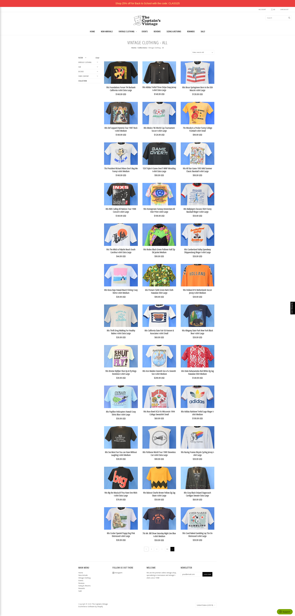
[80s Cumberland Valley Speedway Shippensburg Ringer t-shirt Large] (197, 234)
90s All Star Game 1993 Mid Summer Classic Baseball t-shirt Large (197, 170)
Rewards (191, 31)
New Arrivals (107, 31)
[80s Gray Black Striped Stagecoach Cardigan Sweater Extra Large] (197, 478)
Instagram (118, 573)
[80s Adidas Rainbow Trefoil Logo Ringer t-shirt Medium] (197, 397)
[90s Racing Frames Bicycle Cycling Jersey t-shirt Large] (197, 437)
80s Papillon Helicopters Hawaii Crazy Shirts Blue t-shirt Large (121, 413)
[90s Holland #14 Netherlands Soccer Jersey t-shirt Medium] (197, 275)
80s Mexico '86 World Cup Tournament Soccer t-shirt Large (159, 129)
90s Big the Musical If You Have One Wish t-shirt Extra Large (121, 494)
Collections (142, 48)
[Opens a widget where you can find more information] (285, 612)
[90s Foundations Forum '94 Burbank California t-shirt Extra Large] (121, 72)
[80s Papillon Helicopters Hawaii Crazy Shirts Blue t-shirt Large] (121, 397)
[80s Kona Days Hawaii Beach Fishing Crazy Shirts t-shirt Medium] (121, 275)
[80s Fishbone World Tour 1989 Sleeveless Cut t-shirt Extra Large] (159, 437)
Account (262, 9)
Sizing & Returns (174, 31)
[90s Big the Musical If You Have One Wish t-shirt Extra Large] (121, 478)
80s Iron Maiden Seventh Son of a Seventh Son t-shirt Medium (159, 372)
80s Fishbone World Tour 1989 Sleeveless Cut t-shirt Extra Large (159, 454)
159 (167, 549)
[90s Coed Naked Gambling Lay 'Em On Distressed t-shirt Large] (197, 518)
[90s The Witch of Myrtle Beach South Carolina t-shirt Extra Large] (121, 234)
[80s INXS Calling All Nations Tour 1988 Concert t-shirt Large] (121, 194)
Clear (97, 58)
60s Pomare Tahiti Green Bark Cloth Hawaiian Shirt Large (159, 291)
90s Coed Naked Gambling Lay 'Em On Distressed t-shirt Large (197, 535)
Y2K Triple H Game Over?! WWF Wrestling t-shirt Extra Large (159, 170)
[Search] (289, 18)
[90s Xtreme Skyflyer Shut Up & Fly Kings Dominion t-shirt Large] (121, 356)
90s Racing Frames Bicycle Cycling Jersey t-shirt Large (197, 454)
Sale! (203, 31)
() (274, 9)
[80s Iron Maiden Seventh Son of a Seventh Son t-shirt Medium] (159, 356)
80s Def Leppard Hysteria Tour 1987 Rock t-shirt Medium (121, 129)
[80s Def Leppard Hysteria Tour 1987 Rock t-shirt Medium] (121, 113)
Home (92, 31)
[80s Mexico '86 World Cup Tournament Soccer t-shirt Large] (159, 113)
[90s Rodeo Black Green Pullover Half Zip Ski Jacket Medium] (159, 234)
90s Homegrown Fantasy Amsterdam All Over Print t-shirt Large (159, 210)
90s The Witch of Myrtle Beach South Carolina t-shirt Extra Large (120, 251)
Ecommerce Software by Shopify (90, 606)
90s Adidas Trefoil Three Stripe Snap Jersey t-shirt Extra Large (159, 89)
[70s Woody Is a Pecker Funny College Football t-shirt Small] (197, 113)
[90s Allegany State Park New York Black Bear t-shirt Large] (197, 315)
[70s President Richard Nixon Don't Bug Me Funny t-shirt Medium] (121, 153)
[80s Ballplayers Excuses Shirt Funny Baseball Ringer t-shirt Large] (197, 194)
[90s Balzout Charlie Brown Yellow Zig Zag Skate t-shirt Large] (159, 478)
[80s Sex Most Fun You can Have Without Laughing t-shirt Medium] (121, 437)
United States (205, 605)
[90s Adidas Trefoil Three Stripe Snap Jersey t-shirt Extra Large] (159, 72)
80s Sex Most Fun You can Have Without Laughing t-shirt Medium (121, 454)
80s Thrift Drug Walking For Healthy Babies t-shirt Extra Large (121, 332)
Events (145, 31)
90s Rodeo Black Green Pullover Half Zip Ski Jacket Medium (159, 251)
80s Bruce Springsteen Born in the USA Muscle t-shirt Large (197, 89)
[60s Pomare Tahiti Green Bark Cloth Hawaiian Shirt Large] (159, 275)
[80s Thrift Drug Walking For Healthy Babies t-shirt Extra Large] (121, 315)
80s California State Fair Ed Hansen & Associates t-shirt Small (159, 332)
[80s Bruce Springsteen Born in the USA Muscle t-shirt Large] (197, 72)
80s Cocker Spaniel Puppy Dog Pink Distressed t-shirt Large (121, 535)
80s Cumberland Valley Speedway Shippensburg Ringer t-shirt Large (197, 251)
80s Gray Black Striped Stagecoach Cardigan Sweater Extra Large (197, 494)
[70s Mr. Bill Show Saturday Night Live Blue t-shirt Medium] (159, 518)
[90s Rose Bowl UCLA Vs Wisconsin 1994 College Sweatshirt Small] (159, 397)
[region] (147, 3)
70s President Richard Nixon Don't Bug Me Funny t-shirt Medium (121, 170)
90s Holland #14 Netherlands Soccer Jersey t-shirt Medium (197, 291)
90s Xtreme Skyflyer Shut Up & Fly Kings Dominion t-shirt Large (120, 372)
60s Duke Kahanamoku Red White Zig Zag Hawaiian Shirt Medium (197, 372)
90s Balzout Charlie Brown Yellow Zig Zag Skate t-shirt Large (159, 494)
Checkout (284, 9)
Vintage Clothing (127, 31)
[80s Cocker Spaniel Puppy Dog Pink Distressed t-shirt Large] (121, 518)
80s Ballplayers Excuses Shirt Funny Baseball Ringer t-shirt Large (197, 210)
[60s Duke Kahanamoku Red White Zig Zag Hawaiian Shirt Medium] (197, 356)
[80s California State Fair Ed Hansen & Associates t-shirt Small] (159, 315)
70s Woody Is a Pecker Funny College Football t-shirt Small (197, 129)
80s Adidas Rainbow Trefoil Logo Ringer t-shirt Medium (197, 413)
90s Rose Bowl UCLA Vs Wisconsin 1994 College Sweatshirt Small (159, 413)
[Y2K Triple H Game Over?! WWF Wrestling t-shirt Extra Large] (159, 153)
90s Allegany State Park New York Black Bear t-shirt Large (197, 332)
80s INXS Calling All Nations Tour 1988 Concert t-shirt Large (121, 210)
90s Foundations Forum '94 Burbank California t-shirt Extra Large (120, 89)
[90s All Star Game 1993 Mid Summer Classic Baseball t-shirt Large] (197, 153)
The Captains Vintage (100, 604)
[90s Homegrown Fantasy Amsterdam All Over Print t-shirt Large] (159, 194)
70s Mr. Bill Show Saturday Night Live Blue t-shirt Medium (159, 535)
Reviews (157, 31)
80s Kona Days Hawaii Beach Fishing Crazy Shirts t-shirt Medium (121, 291)
